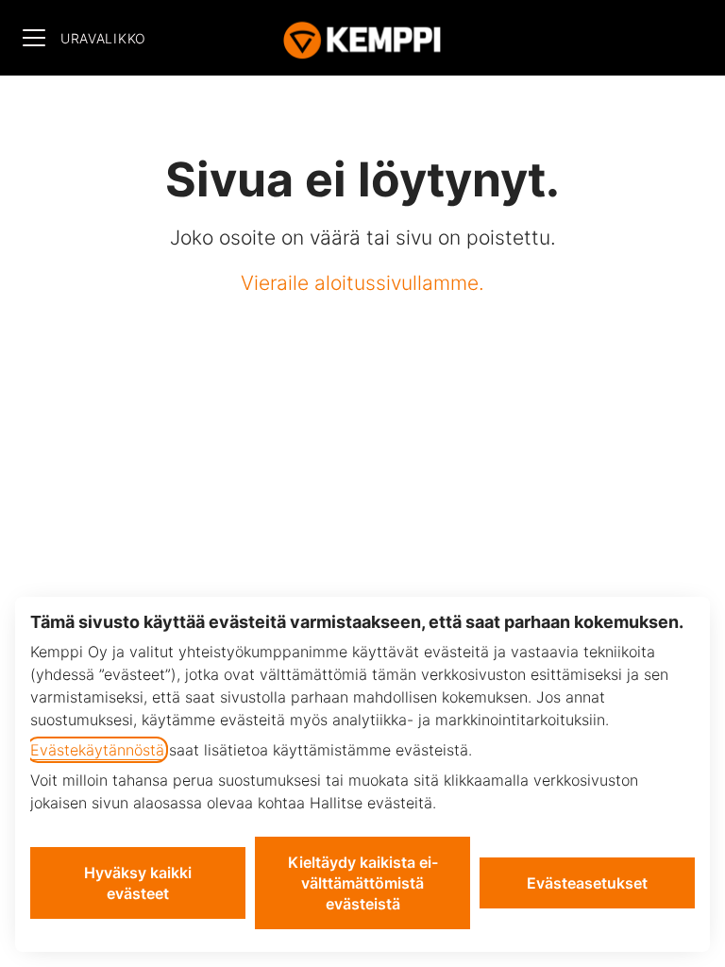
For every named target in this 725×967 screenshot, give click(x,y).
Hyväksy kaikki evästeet (138, 883)
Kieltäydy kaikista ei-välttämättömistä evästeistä (363, 883)
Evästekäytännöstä (97, 749)
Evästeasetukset (587, 883)
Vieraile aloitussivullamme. (362, 283)
